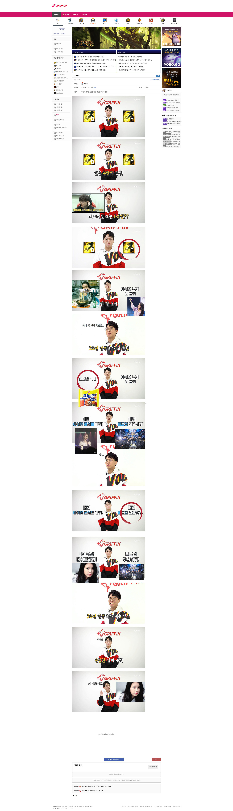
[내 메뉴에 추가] (155, 79)
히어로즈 (116, 23)
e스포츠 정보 (59, 48)
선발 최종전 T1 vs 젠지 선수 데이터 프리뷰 (90, 57)
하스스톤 (81, 23)
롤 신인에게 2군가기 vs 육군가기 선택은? (131, 70)
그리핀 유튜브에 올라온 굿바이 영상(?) (130, 66)
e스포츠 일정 (59, 51)
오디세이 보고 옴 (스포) (172, 146)
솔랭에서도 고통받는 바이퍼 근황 (92, 790)
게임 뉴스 (58, 43)
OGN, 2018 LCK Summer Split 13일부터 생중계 (91, 63)
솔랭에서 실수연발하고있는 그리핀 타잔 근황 (96, 786)
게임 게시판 (59, 110)
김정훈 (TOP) (170, 119)
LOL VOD (121, 52)
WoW (127, 23)
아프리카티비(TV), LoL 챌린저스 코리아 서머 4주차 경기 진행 (96, 60)
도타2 (151, 23)
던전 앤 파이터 (60, 90)
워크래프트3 (174, 23)
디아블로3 (140, 23)
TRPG (57, 115)
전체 (158, 75)
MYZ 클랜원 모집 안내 (172, 107)
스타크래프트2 (69, 23)
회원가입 (56, 33)
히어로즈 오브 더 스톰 (62, 71)
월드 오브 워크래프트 (61, 62)
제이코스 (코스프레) (61, 127)
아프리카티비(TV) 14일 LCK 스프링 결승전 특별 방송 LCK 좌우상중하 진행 (100, 66)
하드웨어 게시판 (60, 135)
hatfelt (86, 83)
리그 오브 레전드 (60, 74)
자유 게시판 (59, 104)
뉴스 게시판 (59, 132)
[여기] (129, 780)
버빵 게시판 (59, 107)
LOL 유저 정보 (78, 52)
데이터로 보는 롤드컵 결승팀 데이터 (130, 57)
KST (94, 87)
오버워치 (93, 23)
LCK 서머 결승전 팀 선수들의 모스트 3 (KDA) (133, 63)
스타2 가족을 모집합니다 (172, 100)
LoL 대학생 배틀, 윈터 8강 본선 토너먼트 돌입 (91, 70)
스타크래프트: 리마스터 (62, 78)
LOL (104, 23)
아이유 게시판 (60, 138)
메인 (58, 23)
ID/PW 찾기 (62, 33)
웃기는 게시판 (60, 119)
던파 (163, 23)
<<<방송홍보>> (170, 105)
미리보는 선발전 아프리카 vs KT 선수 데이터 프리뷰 (135, 60)
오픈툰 (58, 124)
